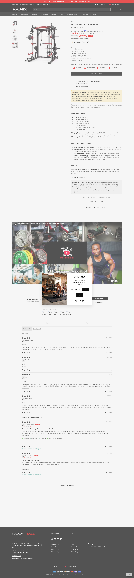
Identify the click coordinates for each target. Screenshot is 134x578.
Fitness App (79, 284)
